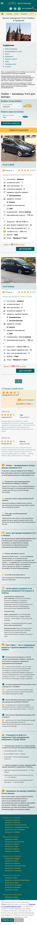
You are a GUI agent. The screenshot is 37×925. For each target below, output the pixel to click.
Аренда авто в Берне (11, 897)
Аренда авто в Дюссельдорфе (15, 829)
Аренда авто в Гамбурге (12, 832)
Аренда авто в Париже (12, 858)
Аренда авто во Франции (12, 856)
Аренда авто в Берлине (12, 820)
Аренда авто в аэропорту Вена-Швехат (17, 880)
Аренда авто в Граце (11, 890)
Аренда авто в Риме (11, 839)
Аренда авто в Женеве (12, 899)
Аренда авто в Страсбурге (13, 870)
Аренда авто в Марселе (12, 863)
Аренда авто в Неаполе (12, 851)
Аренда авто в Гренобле (12, 868)
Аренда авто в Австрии (11, 875)
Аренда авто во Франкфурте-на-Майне (17, 827)
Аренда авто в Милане (12, 844)
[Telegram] (15, 8)
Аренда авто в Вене (11, 878)
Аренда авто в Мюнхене (12, 822)
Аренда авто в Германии (11, 818)
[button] (11, 106)
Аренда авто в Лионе (11, 861)
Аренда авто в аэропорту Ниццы (15, 865)
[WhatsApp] (19, 8)
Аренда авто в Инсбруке (12, 887)
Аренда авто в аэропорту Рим (14, 842)
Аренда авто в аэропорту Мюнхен (16, 825)
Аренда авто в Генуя (11, 846)
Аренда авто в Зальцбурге (13, 885)
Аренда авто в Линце (11, 882)
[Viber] (11, 8)
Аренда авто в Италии (11, 837)
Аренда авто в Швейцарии (12, 895)
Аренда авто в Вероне (12, 849)
